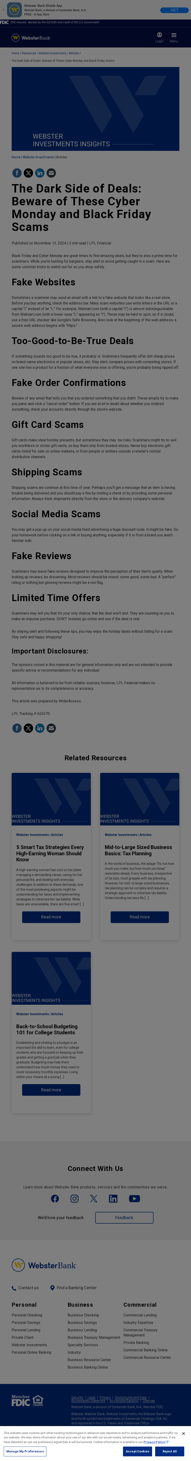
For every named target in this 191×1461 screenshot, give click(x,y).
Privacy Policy (154, 1442)
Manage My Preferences (25, 1451)
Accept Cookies (137, 1451)
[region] (95, 1443)
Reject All (170, 1451)
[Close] (183, 1433)
